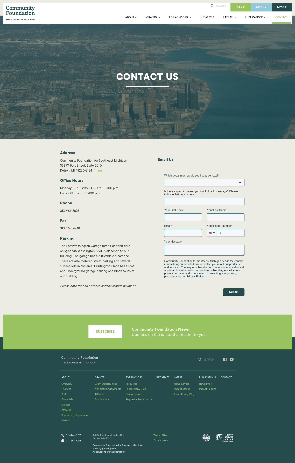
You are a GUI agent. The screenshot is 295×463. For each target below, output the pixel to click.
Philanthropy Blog (135, 389)
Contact (281, 17)
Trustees (66, 389)
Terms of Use (160, 435)
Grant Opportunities (106, 384)
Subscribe (105, 332)
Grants (151, 17)
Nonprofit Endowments (108, 389)
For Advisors (178, 17)
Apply (261, 7)
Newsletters (206, 384)
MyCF (282, 7)
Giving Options (133, 394)
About (129, 17)
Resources (131, 384)
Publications (254, 17)
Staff (64, 394)
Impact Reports (207, 389)
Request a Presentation (138, 399)
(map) (98, 171)
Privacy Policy (160, 440)
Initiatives (207, 17)
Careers (65, 404)
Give (240, 7)
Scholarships (102, 399)
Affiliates (66, 410)
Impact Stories (182, 389)
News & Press (181, 384)
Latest (228, 17)
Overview (66, 384)
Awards (65, 420)
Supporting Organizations (75, 415)
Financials (67, 399)
